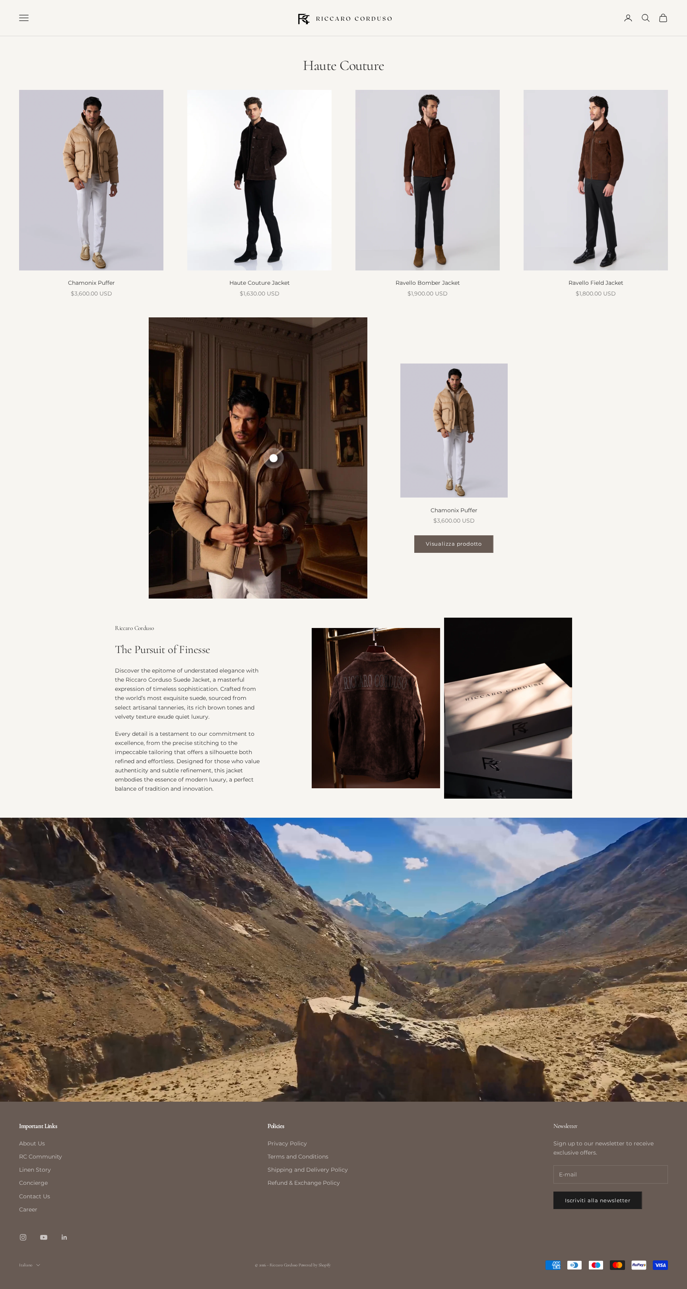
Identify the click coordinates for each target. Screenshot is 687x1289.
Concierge (33, 1182)
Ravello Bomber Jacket (428, 282)
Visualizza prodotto (454, 543)
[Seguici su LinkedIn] (64, 1237)
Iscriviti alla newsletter (598, 1200)
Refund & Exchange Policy (304, 1182)
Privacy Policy (287, 1143)
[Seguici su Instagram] (23, 1237)
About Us (32, 1143)
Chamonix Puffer (91, 282)
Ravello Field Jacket (596, 282)
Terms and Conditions (298, 1156)
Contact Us (34, 1196)
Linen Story (35, 1169)
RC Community (40, 1156)
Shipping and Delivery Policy (308, 1169)
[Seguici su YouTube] (44, 1237)
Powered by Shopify (315, 1265)
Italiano (25, 1265)
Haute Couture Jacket (259, 282)
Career (28, 1209)
